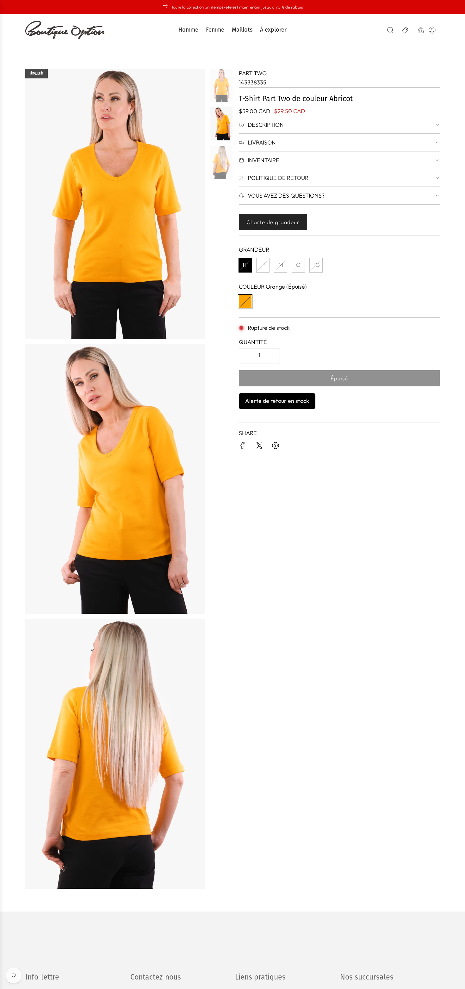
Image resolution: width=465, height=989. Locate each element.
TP (245, 264)
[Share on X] (259, 447)
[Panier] (420, 30)
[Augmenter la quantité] (272, 356)
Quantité (253, 342)
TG (316, 264)
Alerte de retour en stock (277, 400)
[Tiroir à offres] (405, 30)
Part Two (253, 73)
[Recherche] (390, 30)
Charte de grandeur (273, 222)
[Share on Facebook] (242, 447)
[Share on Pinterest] (275, 447)
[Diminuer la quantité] (246, 356)
